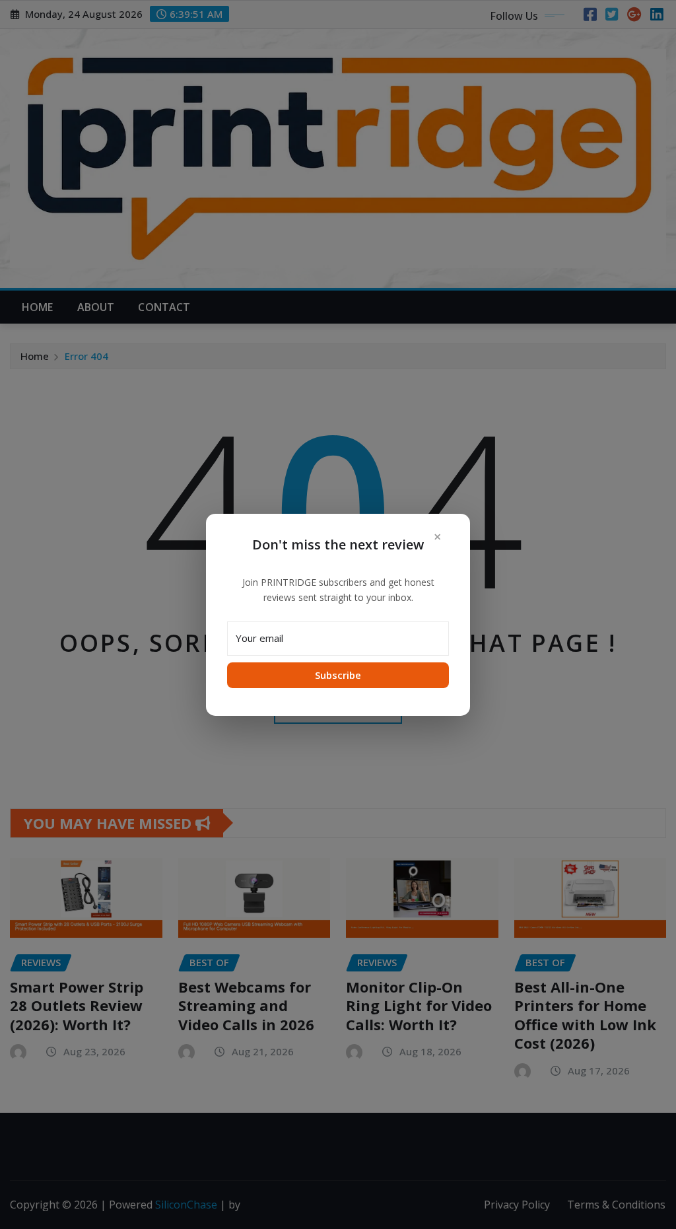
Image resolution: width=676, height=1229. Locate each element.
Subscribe (338, 675)
